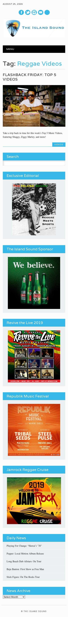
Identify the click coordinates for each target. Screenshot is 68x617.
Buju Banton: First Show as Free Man (25, 569)
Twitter (27, 12)
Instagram (34, 12)
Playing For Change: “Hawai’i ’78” (24, 545)
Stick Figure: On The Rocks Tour (23, 577)
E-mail (41, 12)
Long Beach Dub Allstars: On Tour (24, 561)
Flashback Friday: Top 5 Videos (29, 77)
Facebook (21, 12)
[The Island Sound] (34, 36)
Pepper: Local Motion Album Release (25, 553)
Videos (58, 144)
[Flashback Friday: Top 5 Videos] (34, 125)
